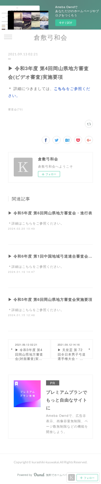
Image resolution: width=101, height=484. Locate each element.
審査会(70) (15, 109)
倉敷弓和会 (50, 37)
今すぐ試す (65, 22)
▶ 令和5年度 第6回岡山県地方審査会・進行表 (50, 212)
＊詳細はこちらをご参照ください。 (36, 223)
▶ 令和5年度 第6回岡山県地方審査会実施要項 (50, 299)
